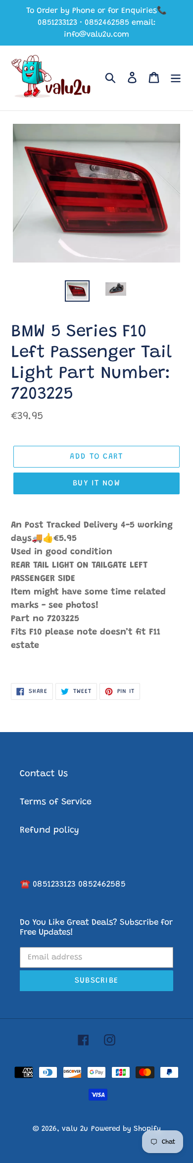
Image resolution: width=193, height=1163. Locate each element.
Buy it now (96, 483)
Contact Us (44, 774)
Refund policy (49, 830)
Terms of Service (56, 802)
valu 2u (75, 1129)
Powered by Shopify (126, 1129)
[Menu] (176, 78)
